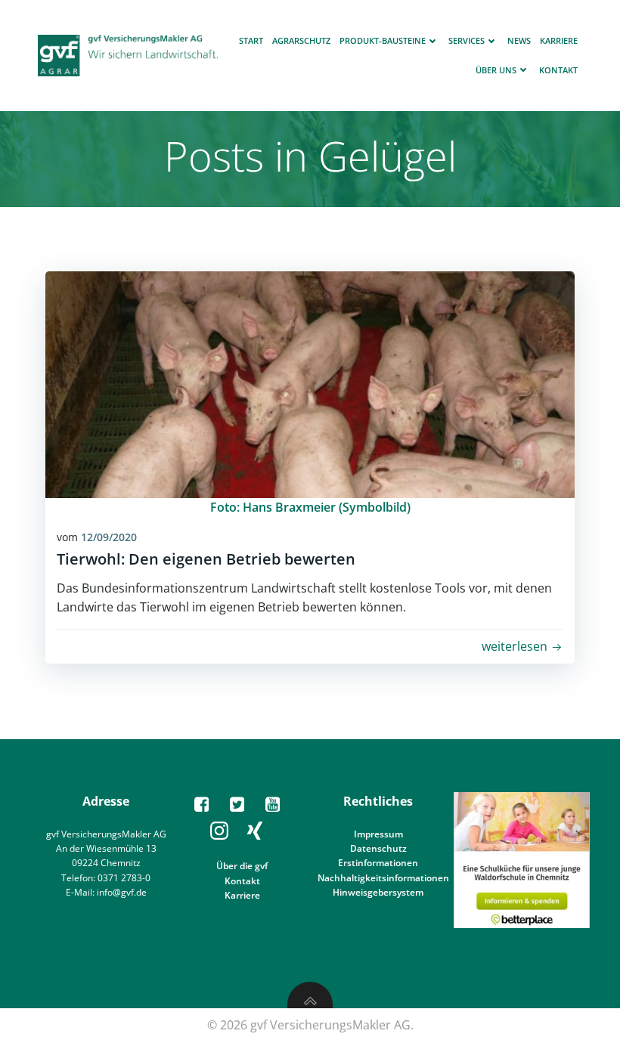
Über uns (496, 70)
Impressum (378, 834)
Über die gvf (242, 865)
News (519, 40)
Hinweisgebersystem (378, 892)
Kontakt (558, 70)
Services (466, 40)
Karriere (559, 40)
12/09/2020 (109, 537)
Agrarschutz (301, 40)
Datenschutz (378, 848)
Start (251, 40)
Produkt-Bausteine (382, 40)
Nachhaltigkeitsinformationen (383, 877)
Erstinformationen (378, 862)
